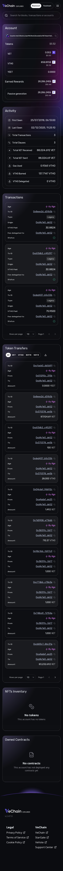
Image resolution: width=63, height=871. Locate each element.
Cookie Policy (14, 842)
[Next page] (55, 334)
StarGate (40, 837)
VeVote (39, 842)
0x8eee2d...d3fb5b (42, 211)
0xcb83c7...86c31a (42, 644)
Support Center (44, 847)
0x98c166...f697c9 (42, 551)
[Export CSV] (45, 355)
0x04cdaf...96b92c (42, 489)
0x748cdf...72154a (42, 613)
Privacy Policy (14, 832)
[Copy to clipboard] (56, 36)
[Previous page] (49, 334)
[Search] (6, 15)
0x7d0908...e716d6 (42, 520)
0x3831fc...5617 (44, 530)
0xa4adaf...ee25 (44, 499)
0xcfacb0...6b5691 (42, 365)
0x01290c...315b (44, 375)
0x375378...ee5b (43, 411)
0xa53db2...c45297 (42, 253)
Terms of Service (16, 837)
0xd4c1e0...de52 (44, 222)
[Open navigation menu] (58, 6)
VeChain (40, 832)
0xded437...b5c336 (42, 295)
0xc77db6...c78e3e (42, 582)
